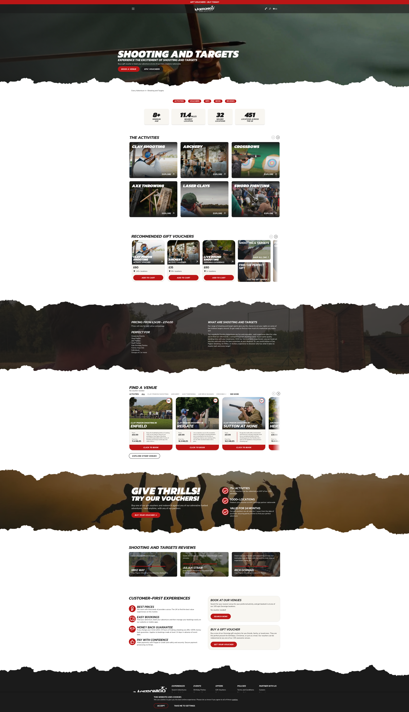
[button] (273, 137)
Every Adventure (138, 90)
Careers (262, 690)
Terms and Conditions (245, 690)
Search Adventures (179, 690)
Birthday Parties (200, 690)
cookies (235, 699)
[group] (153, 160)
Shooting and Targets (156, 90)
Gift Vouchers (220, 690)
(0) (276, 9)
